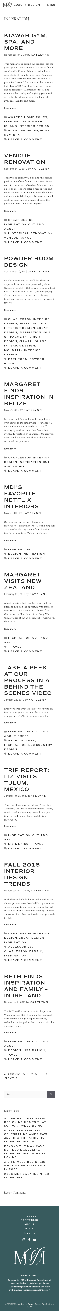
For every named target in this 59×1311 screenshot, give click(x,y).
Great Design (21, 219)
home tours (35, 117)
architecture (21, 740)
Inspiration (15, 121)
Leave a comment (25, 139)
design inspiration (26, 553)
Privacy (38, 1304)
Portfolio (29, 1220)
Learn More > (43, 1290)
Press (23, 736)
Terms (30, 1304)
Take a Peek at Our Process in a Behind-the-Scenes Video (28, 680)
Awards (15, 117)
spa (16, 134)
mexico (22, 843)
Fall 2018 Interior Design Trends (22, 874)
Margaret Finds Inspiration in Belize (29, 394)
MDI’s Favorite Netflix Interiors (21, 497)
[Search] (51, 1094)
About (29, 1224)
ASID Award (18, 82)
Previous (14, 1074)
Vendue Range (18, 237)
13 (45, 1074)
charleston (16, 951)
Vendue (31, 185)
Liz (11, 843)
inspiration (15, 744)
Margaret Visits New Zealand (23, 581)
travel (15, 646)
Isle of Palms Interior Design (27, 337)
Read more (10, 108)
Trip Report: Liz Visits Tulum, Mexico (26, 780)
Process (29, 1216)
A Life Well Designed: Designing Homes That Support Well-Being (25, 1122)
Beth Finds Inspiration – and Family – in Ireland (27, 986)
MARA (29, 1306)
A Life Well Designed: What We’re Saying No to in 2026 (27, 1166)
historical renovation (30, 233)
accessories (20, 946)
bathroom (18, 359)
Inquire (29, 1233)
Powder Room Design (29, 261)
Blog (29, 1228)
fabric (35, 951)
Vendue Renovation (25, 158)
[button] (24, 1240)
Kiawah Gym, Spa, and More (26, 41)
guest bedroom (23, 130)
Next (11, 1078)
